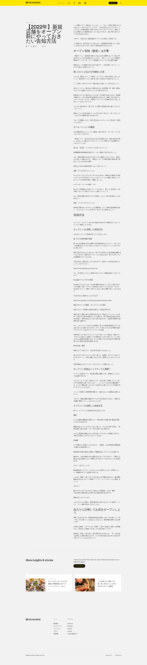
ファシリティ (68, 3)
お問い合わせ (79, 3)
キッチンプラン (58, 626)
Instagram (70, 626)
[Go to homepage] (33, 3)
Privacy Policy (109, 655)
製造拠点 (56, 623)
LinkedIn (69, 628)
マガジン (74, 3)
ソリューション (61, 2)
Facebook (70, 623)
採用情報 (85, 3)
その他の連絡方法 (72, 633)
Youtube (69, 631)
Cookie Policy (118, 655)
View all (44, 46)
